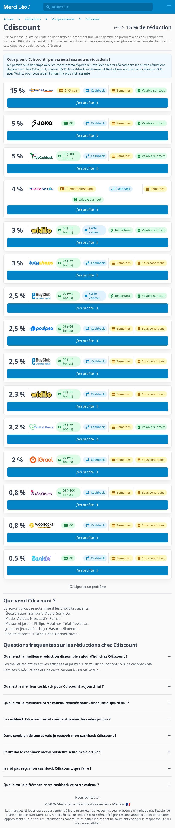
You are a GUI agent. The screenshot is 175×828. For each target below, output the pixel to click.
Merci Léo (16, 6)
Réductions (33, 19)
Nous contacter (87, 797)
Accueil (8, 19)
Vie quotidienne (63, 19)
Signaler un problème (90, 587)
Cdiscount (93, 19)
